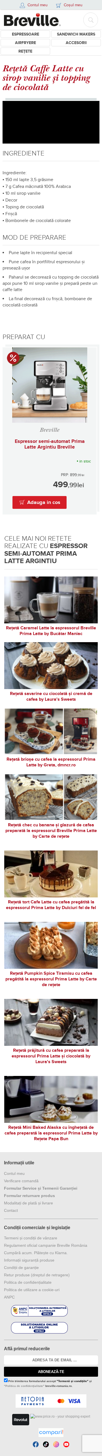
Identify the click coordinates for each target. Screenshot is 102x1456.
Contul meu (14, 1173)
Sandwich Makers (76, 34)
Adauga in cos (43, 502)
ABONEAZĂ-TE (51, 1372)
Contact (11, 1210)
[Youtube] (66, 1444)
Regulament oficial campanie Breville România (45, 1245)
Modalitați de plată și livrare (28, 1203)
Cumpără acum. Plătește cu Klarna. (36, 1252)
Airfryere (25, 42)
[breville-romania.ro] (32, 20)
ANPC (9, 1297)
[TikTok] (45, 1444)
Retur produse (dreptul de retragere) (37, 1275)
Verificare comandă (21, 1181)
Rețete (25, 51)
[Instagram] (56, 1444)
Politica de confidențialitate (28, 1282)
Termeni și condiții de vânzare (30, 1238)
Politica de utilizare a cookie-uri (32, 1289)
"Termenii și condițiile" (72, 1381)
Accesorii (76, 42)
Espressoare (25, 34)
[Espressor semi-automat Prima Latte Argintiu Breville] (49, 385)
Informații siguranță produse (29, 1260)
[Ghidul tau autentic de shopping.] (51, 1432)
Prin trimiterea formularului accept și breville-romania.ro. (48, 1383)
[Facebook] (35, 1444)
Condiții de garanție (21, 1267)
